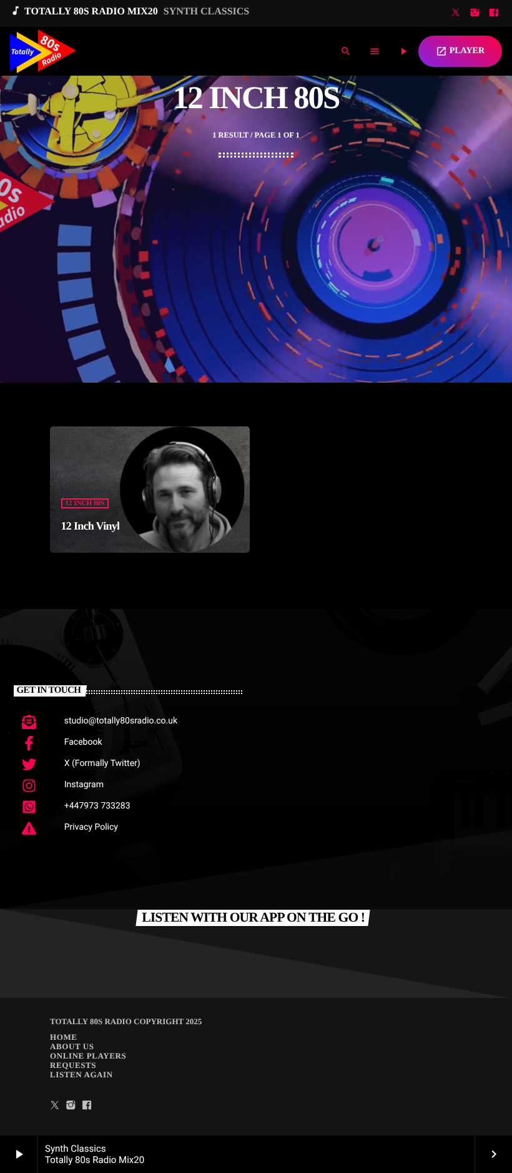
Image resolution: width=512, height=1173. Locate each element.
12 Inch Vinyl (90, 526)
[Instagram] (475, 13)
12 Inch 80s (85, 503)
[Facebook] (494, 13)
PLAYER (460, 51)
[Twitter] (456, 13)
